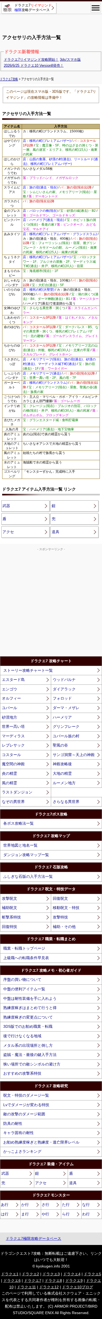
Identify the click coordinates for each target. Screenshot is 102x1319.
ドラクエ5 (92, 1274)
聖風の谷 (60, 745)
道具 (55, 532)
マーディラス (13, 736)
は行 (4, 1214)
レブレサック (13, 745)
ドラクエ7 (32, 1280)
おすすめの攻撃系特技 (22, 1073)
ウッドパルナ (64, 679)
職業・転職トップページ (24, 948)
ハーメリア (62, 717)
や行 (45, 1214)
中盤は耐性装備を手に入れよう (30, 998)
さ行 (45, 1204)
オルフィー (11, 698)
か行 (25, 1204)
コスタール (11, 755)
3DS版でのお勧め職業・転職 (27, 1026)
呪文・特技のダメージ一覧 (26, 1095)
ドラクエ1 (9, 1274)
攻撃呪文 (9, 898)
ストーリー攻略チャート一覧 (28, 670)
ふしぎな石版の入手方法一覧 (28, 876)
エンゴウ (9, 689)
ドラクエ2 (30, 1274)
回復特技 (9, 926)
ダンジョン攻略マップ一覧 (26, 855)
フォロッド (62, 698)
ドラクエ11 (26, 1287)
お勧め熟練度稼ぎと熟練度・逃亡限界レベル (41, 1142)
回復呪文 (60, 898)
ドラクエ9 (74, 1280)
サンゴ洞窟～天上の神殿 (74, 755)
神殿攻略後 (62, 764)
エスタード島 (13, 679)
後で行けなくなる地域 (22, 1036)
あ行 (4, 1204)
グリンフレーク (66, 726)
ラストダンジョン (17, 792)
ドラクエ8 (53, 1280)
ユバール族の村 (66, 736)
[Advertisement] (51, 21)
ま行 (25, 1214)
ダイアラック (64, 689)
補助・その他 (64, 926)
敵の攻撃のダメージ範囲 (24, 1114)
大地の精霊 (62, 773)
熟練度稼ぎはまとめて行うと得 (30, 1008)
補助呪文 (9, 907)
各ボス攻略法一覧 (18, 823)
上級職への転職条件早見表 (26, 958)
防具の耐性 (12, 1123)
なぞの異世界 (13, 801)
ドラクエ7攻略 (9, 79)
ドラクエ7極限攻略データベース (33, 1238)
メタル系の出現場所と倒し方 (28, 1045)
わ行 (86, 1214)
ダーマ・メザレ (66, 708)
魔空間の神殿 (13, 764)
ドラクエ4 (72, 1274)
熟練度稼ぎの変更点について (28, 1017)
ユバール (9, 708)
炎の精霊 (9, 773)
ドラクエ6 (12, 1280)
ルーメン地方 (64, 783)
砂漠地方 (9, 717)
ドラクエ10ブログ (77, 1287)
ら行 (66, 1214)
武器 (6, 506)
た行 (66, 1204)
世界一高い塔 (13, 726)
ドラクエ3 (51, 1274)
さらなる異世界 (66, 801)
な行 (86, 1204)
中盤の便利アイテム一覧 (24, 989)
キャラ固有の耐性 (18, 1133)
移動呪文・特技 (66, 907)
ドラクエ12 (49, 1287)
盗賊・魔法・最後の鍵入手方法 (30, 1054)
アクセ (8, 532)
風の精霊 (9, 783)
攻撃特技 (60, 917)
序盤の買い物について (22, 979)
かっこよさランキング (22, 1151)
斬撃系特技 (11, 917)
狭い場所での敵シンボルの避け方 (31, 1064)
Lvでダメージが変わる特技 (26, 1105)
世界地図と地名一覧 (20, 845)
